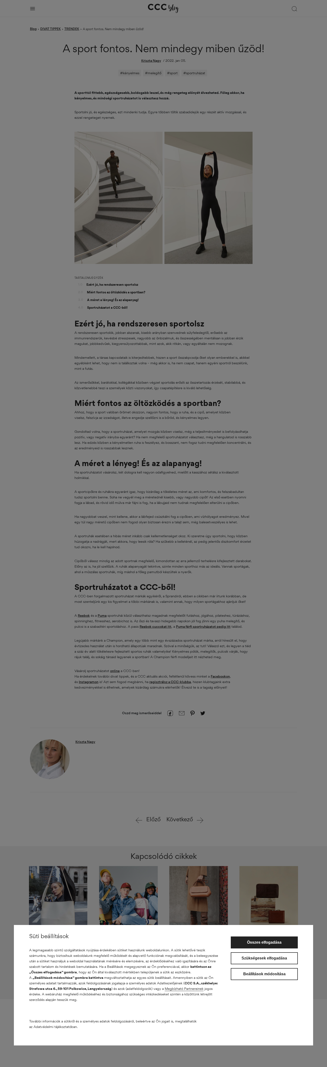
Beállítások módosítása (264, 974)
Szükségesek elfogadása (264, 958)
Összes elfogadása (264, 942)
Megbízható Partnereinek (184, 989)
